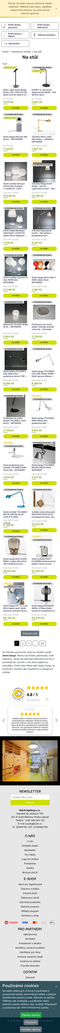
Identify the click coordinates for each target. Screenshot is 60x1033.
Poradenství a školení (30, 943)
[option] (30, 720)
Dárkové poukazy (30, 906)
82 (42, 643)
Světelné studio (30, 845)
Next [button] (56, 720)
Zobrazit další (30, 633)
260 (33, 699)
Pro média (30, 854)
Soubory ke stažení (30, 961)
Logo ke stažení (30, 859)
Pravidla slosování (30, 965)
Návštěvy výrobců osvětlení (30, 947)
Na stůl (37, 51)
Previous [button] (3, 720)
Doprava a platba (30, 888)
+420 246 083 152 (34, 820)
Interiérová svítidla (21, 51)
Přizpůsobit (31, 1022)
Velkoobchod (30, 934)
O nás (30, 841)
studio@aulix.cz (34, 823)
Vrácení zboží (30, 893)
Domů (5, 51)
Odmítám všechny (30, 1029)
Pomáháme (30, 863)
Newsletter (30, 850)
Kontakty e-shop (30, 915)
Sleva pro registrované (30, 884)
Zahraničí (30, 977)
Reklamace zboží (30, 897)
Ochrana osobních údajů (30, 956)
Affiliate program (30, 911)
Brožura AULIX (30, 872)
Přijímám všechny (31, 1015)
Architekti (30, 938)
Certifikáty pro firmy (30, 952)
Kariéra (30, 868)
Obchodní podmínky (30, 902)
